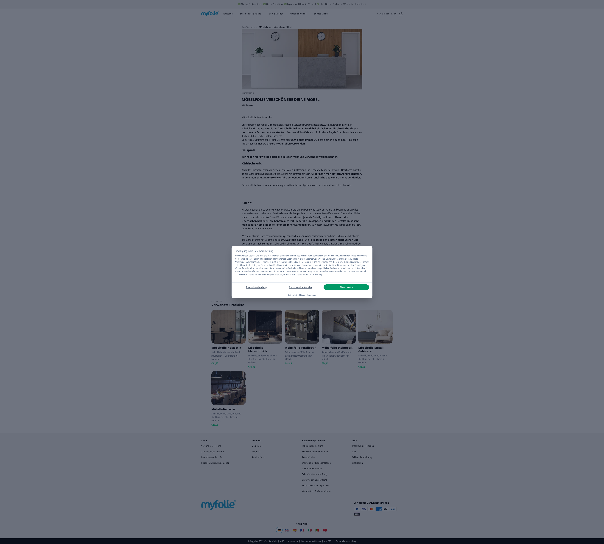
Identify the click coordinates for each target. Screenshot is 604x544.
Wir (236, 255)
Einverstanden (346, 287)
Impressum (311, 295)
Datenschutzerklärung (302, 271)
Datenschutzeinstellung (256, 287)
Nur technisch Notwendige (300, 287)
